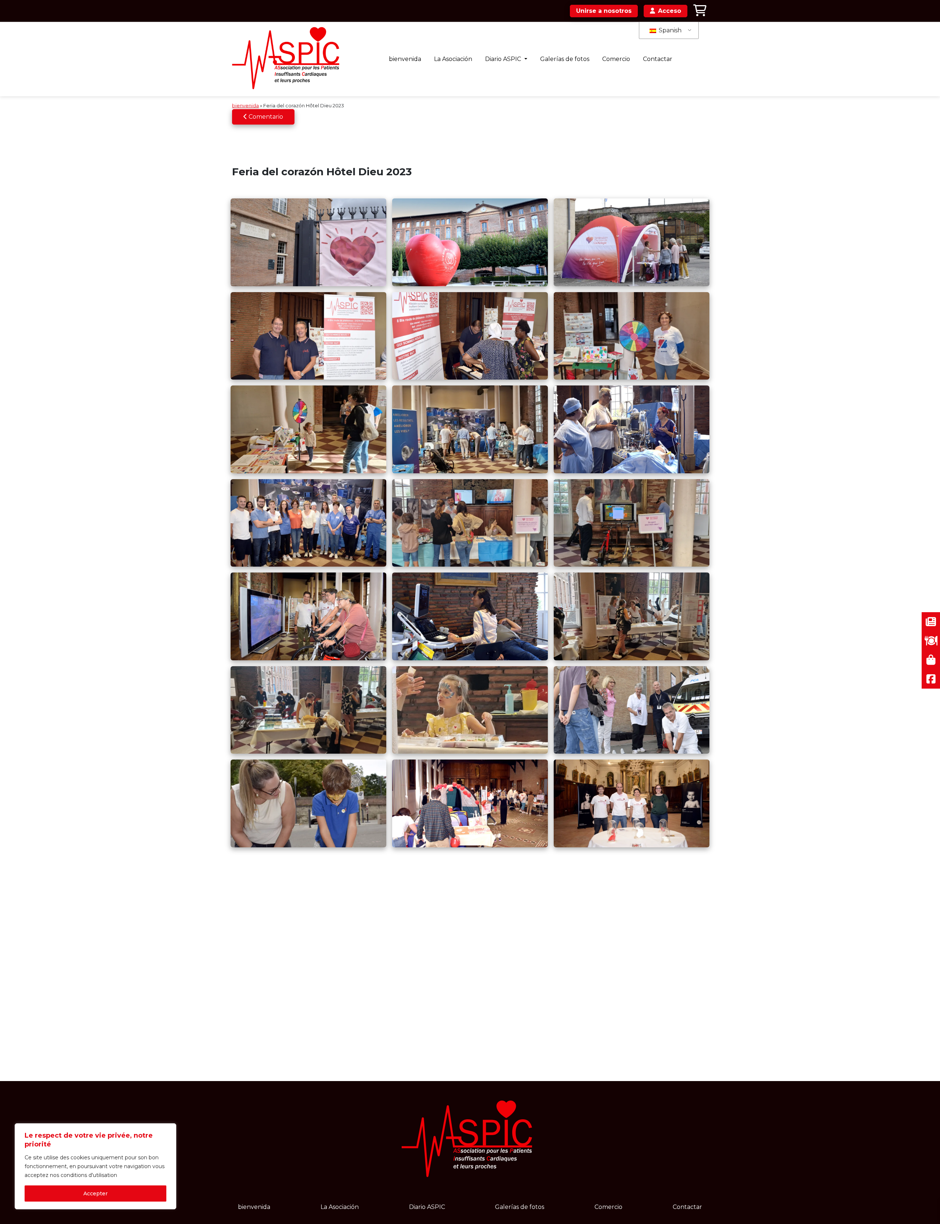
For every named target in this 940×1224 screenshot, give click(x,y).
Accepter (95, 1193)
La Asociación (453, 58)
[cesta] (699, 11)
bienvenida (405, 58)
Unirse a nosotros (604, 10)
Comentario (265, 116)
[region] (95, 1166)
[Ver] (308, 241)
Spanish (669, 30)
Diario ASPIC (504, 58)
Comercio (616, 58)
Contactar (657, 58)
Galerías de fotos (564, 58)
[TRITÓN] (288, 59)
